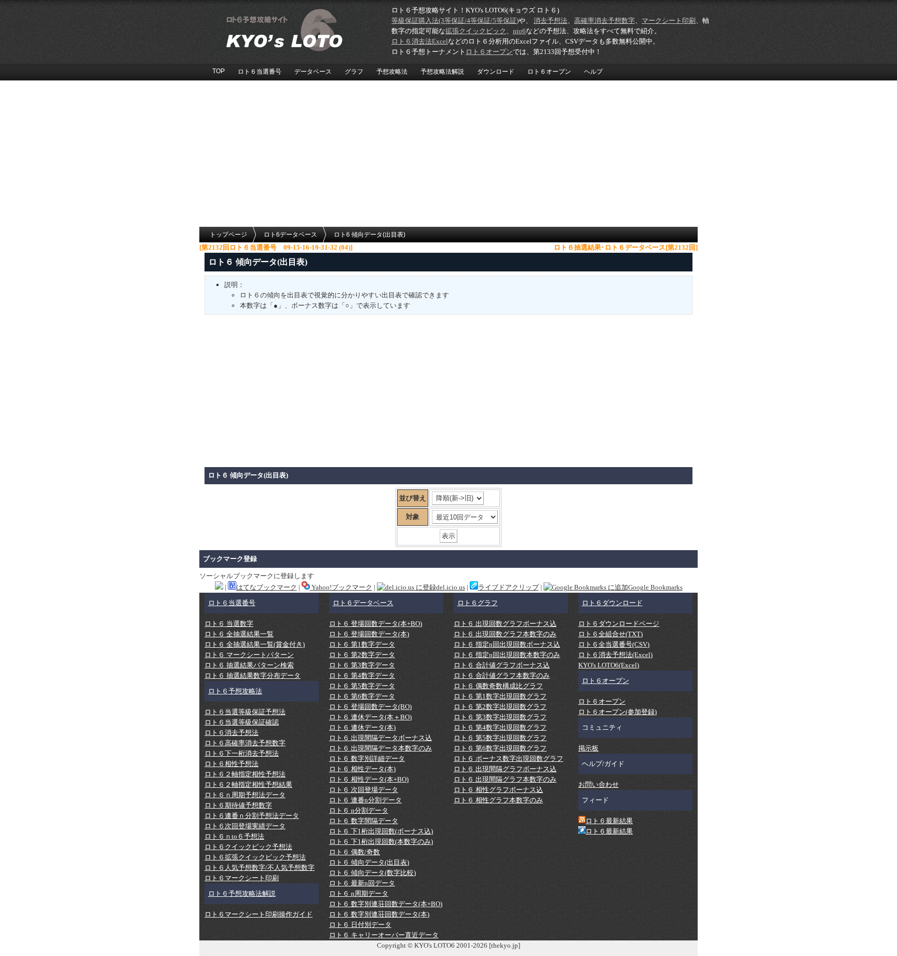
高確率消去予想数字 (604, 20)
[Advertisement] (448, 154)
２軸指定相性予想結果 (248, 784)
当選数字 (229, 623)
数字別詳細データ (367, 758)
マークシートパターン (249, 655)
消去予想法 (550, 20)
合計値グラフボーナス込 (502, 665)
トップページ (228, 234)
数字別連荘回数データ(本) (379, 914)
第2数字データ (362, 655)
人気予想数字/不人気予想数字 (260, 867)
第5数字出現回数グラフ (500, 738)
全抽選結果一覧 (239, 634)
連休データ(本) (362, 727)
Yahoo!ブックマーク (341, 587)
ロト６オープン (549, 71)
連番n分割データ (365, 800)
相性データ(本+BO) (369, 779)
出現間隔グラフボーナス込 (505, 769)
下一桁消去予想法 (242, 753)
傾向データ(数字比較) (372, 873)
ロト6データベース (290, 234)
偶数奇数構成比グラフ (498, 686)
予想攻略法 (391, 71)
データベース (313, 71)
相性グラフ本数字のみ (498, 800)
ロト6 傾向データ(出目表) (369, 234)
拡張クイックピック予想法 (255, 857)
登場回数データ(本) (369, 634)
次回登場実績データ (245, 826)
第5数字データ (362, 686)
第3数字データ (362, 665)
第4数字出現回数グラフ (500, 727)
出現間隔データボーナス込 (380, 738)
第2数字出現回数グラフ (500, 707)
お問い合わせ (598, 784)
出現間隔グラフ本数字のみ (505, 779)
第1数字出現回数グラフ (500, 696)
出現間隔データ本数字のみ (380, 748)
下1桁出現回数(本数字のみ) (381, 841)
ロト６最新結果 (609, 821)
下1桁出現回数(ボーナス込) (381, 831)
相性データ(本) (362, 769)
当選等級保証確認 (242, 722)
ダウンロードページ (618, 623)
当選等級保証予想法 (245, 712)
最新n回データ (362, 883)
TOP (218, 71)
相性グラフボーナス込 (498, 790)
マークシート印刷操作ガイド (258, 914)
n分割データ (358, 810)
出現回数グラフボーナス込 (505, 623)
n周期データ (358, 893)
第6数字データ (362, 696)
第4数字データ (362, 675)
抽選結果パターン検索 (249, 665)
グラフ (354, 71)
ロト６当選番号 (259, 71)
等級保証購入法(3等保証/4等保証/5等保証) (455, 20)
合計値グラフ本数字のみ (502, 675)
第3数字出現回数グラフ (500, 717)
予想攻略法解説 (442, 71)
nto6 (519, 31)
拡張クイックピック (475, 31)
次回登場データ (363, 790)
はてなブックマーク (266, 587)
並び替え (412, 498)
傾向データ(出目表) (369, 862)
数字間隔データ (363, 821)
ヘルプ (593, 71)
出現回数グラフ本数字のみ (505, 634)
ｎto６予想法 (234, 836)
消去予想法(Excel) (615, 655)
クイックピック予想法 (248, 847)
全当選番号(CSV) (613, 644)
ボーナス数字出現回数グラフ (508, 758)
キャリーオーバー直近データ (384, 935)
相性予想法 (232, 764)
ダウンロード (495, 71)
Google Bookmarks (655, 587)
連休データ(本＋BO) (370, 717)
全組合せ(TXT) (610, 634)
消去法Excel (419, 41)
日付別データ (360, 924)
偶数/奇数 (354, 852)
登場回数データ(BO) (370, 707)
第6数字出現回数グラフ (500, 748)
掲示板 (588, 748)
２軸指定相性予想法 (245, 774)
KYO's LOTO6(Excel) (608, 665)
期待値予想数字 (238, 805)
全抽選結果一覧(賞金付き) (255, 644)
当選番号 (231, 603)
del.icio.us (450, 587)
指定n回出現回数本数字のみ (507, 655)
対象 (412, 517)
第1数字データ (362, 644)
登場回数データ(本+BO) (375, 623)
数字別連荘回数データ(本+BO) (385, 904)
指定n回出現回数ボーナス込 (507, 644)
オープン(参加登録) (617, 712)
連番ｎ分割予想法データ (252, 816)
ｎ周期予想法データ (245, 795)
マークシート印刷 (669, 20)
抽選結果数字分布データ (253, 675)
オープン (489, 52)
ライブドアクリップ (508, 587)
